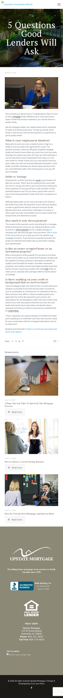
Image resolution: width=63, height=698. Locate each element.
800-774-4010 (36, 639)
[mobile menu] (59, 4)
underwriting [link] (13, 311)
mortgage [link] (17, 116)
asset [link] (38, 180)
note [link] (46, 269)
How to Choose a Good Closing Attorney (24, 461)
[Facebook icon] (31, 687)
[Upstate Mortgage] (16, 4)
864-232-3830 (35, 636)
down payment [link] (22, 230)
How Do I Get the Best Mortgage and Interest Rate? (29, 513)
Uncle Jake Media (37, 683)
